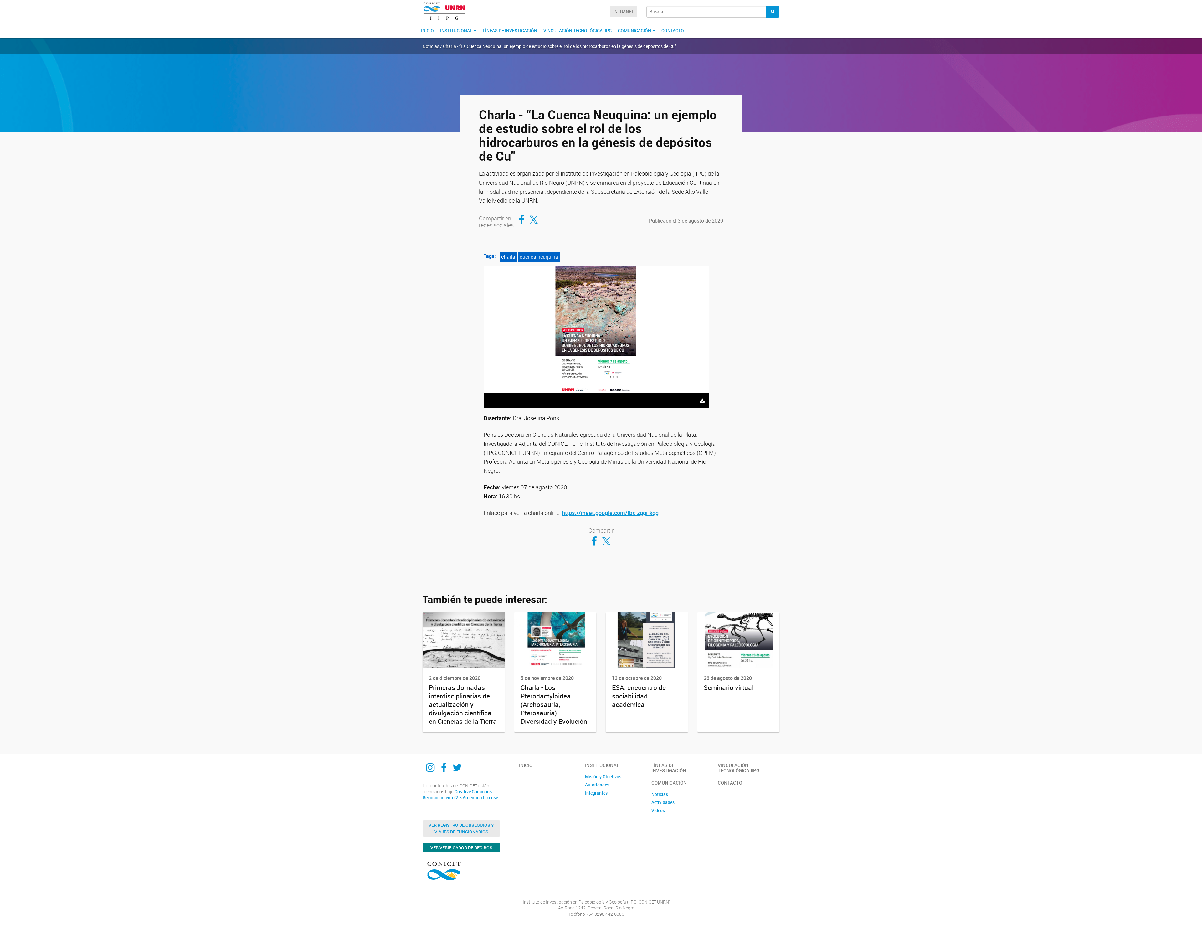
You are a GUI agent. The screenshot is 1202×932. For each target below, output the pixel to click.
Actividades (663, 802)
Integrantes (596, 793)
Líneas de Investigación (510, 30)
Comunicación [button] (635, 30)
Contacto (672, 30)
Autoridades (597, 785)
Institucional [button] (456, 30)
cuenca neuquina (539, 256)
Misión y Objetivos (603, 777)
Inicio (427, 30)
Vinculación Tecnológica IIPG (577, 30)
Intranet (623, 11)
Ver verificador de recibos (461, 848)
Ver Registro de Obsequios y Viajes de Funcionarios (461, 828)
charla (508, 256)
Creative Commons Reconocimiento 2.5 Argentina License (460, 795)
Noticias (659, 794)
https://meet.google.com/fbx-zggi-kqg (610, 513)
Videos (658, 810)
